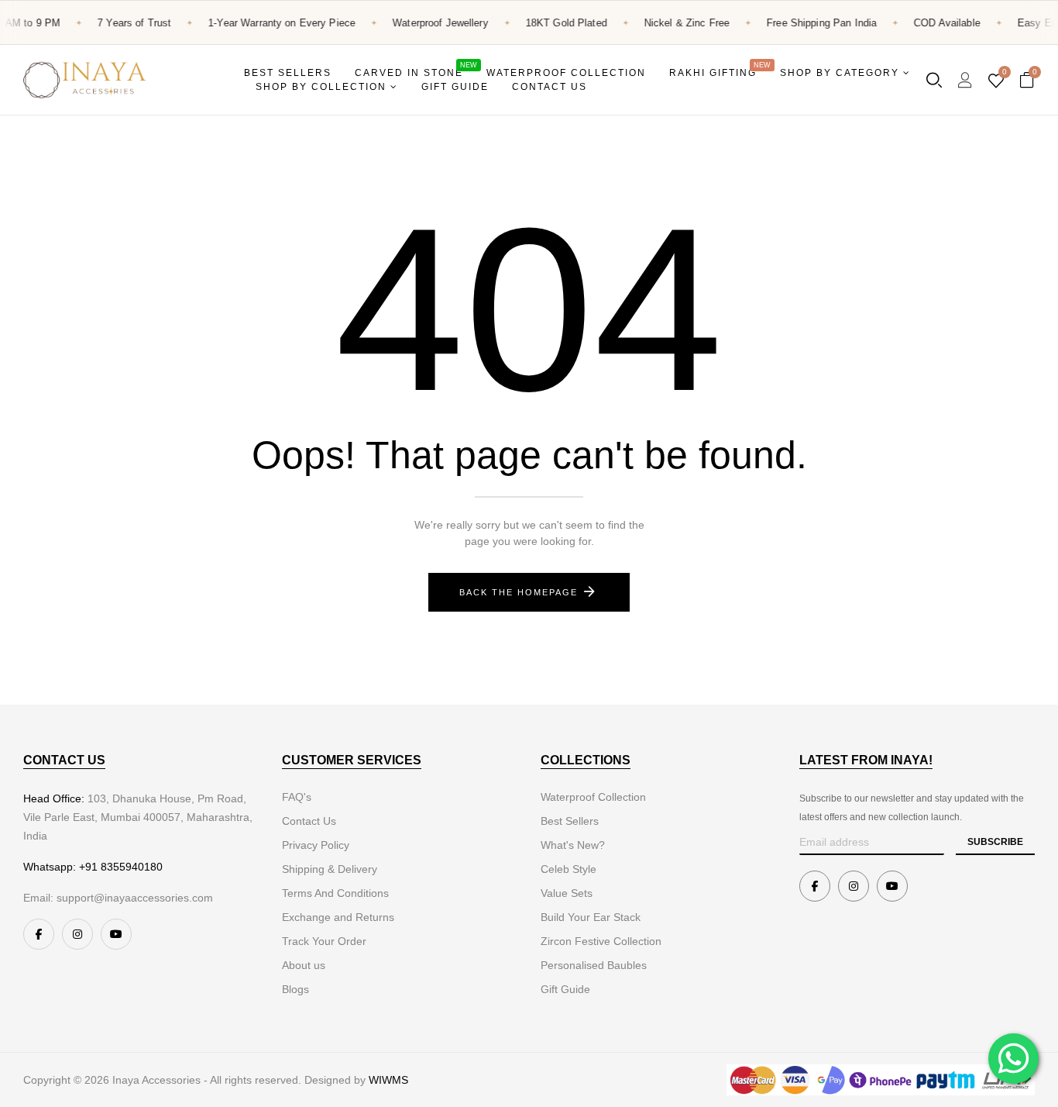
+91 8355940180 (121, 866)
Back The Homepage (518, 592)
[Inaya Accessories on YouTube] (116, 934)
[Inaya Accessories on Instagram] (77, 934)
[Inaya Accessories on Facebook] (38, 934)
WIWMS (388, 1080)
